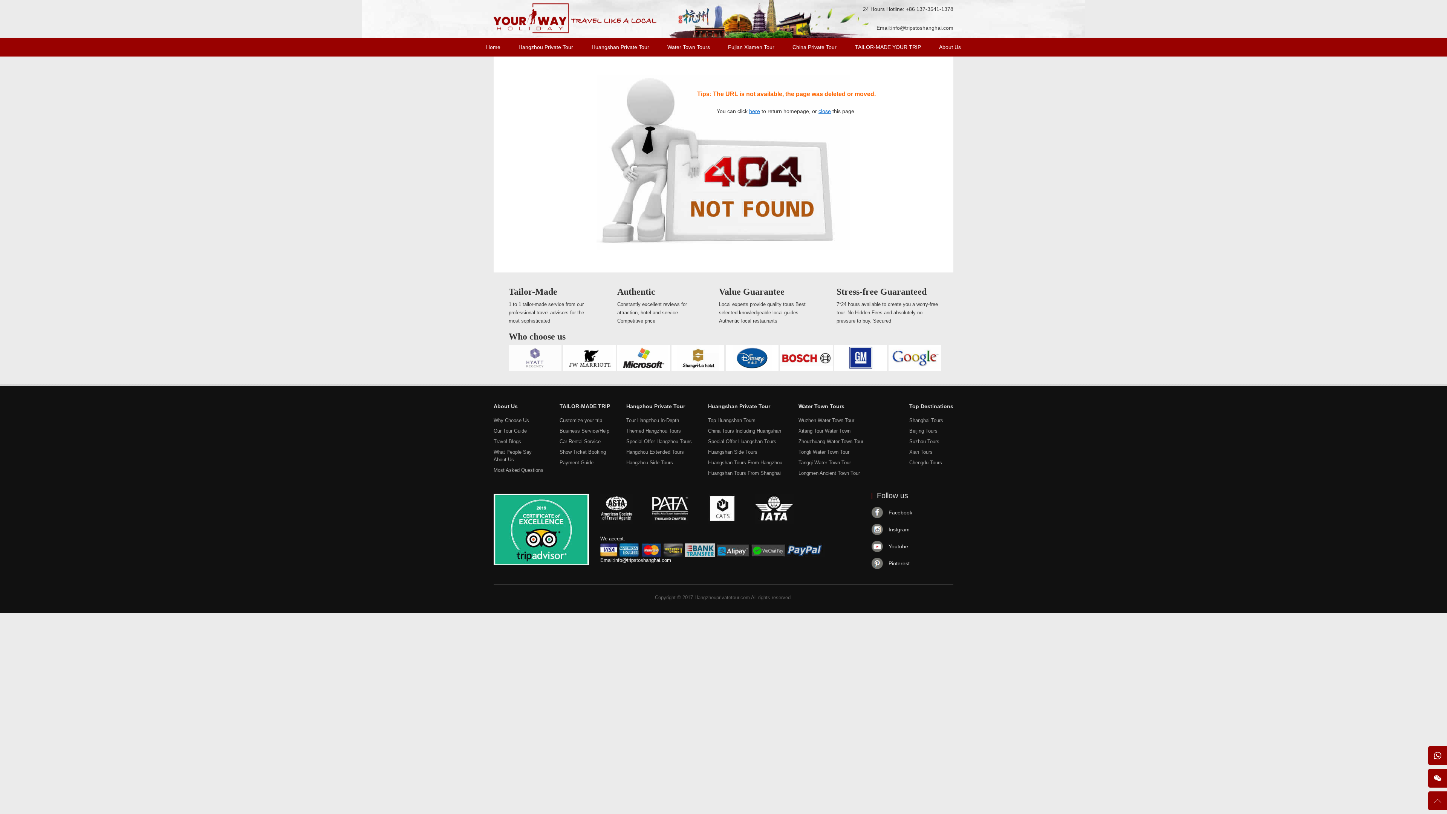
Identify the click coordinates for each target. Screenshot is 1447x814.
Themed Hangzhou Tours (653, 431)
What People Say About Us (513, 455)
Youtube (898, 546)
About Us (950, 47)
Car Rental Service (580, 441)
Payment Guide (576, 462)
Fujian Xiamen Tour (751, 47)
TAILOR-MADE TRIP (585, 406)
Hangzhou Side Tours (649, 462)
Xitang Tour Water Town (824, 431)
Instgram (899, 529)
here (754, 111)
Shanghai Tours (926, 420)
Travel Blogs (507, 441)
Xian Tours (921, 452)
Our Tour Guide (510, 431)
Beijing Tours (923, 431)
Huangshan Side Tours (732, 452)
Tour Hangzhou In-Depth (652, 420)
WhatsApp (1437, 755)
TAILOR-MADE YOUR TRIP (888, 47)
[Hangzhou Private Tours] (575, 32)
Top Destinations (931, 406)
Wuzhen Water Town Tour (826, 420)
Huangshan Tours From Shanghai (744, 473)
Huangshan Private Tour (620, 47)
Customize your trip (581, 420)
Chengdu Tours (925, 462)
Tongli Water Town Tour (823, 452)
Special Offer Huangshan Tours (742, 441)
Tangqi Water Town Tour (824, 462)
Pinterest (899, 563)
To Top (1437, 804)
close (824, 111)
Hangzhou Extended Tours (655, 452)
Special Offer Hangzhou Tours (659, 441)
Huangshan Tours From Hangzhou (745, 462)
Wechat (1437, 778)
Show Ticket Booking (583, 452)
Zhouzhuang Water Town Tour (830, 441)
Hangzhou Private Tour (546, 47)
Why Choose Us (511, 420)
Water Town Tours (688, 47)
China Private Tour (814, 47)
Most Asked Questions (518, 470)
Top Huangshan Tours (732, 420)
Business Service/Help (584, 431)
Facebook (900, 513)
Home (493, 47)
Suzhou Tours (924, 441)
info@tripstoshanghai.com (922, 28)
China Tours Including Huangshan (744, 431)
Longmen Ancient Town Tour (829, 473)
